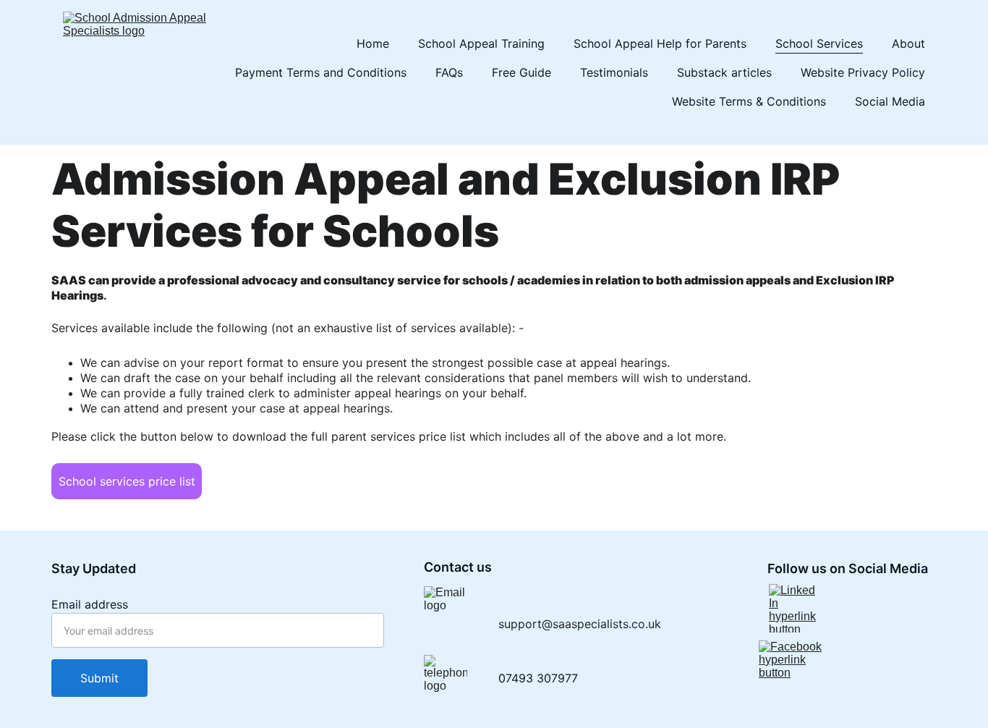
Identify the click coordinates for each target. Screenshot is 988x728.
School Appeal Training (481, 43)
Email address (89, 604)
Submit (99, 678)
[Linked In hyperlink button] (793, 608)
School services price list (127, 481)
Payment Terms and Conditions (320, 72)
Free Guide (521, 72)
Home (373, 43)
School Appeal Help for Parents (660, 43)
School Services (819, 43)
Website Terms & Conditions (749, 101)
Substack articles (724, 72)
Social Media (890, 101)
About (908, 43)
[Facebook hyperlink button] (793, 668)
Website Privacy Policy (863, 72)
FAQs (449, 72)
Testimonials (614, 72)
